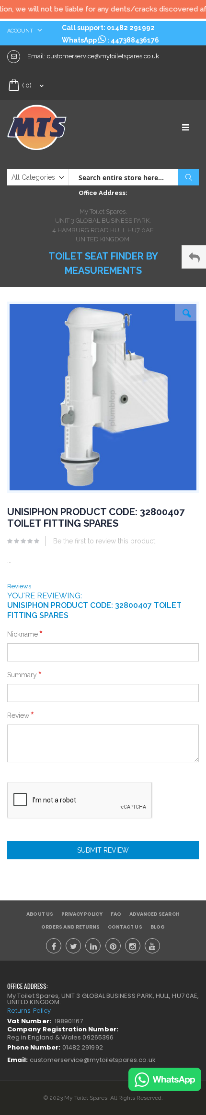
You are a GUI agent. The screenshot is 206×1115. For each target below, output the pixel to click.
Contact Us (125, 927)
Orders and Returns (70, 927)
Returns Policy (29, 1010)
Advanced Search (154, 914)
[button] (187, 311)
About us (39, 914)
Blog (157, 927)
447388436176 (135, 40)
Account (20, 31)
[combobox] (134, 177)
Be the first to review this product (104, 541)
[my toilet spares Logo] (55, 127)
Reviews (19, 586)
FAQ (116, 914)
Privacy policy (82, 914)
